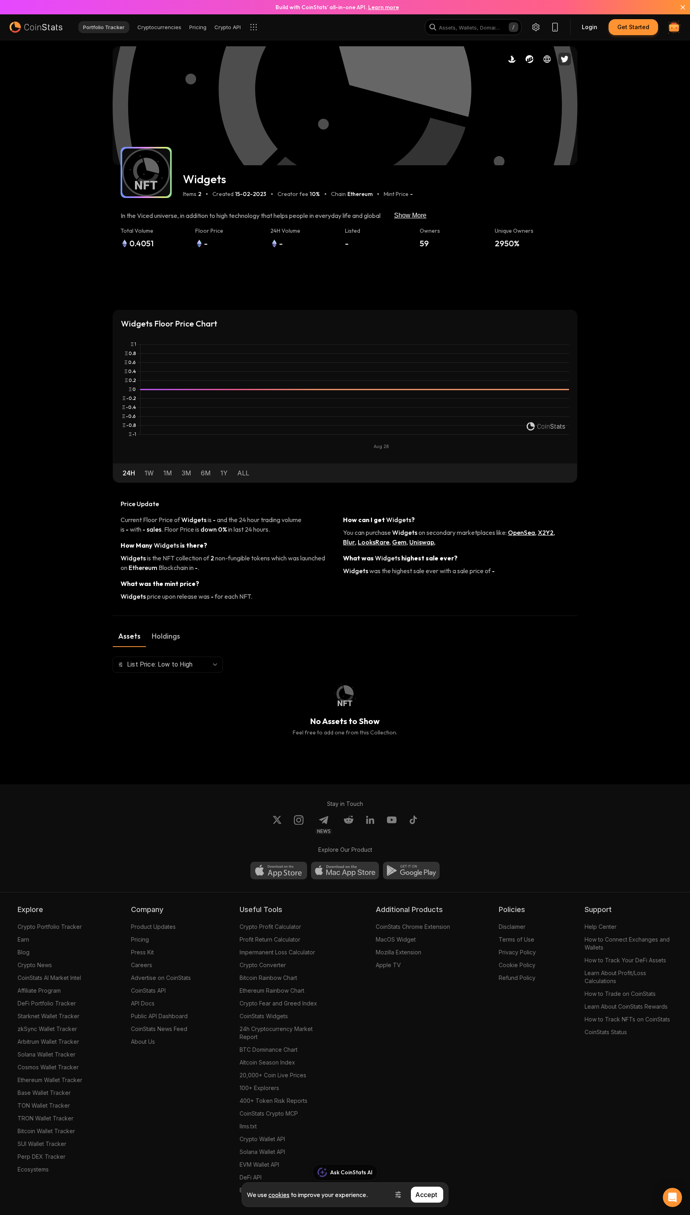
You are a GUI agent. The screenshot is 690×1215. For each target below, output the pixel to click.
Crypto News (35, 965)
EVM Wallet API (259, 1164)
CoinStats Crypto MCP (269, 1113)
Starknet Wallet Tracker (48, 1016)
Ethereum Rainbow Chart (272, 990)
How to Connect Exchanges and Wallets (627, 943)
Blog (24, 952)
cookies (278, 1195)
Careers (141, 965)
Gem (399, 542)
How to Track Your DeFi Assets (625, 960)
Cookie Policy (517, 965)
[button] (129, 473)
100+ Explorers (259, 1087)
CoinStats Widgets (264, 1016)
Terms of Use (516, 939)
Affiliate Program (39, 990)
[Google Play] (411, 870)
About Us (143, 1041)
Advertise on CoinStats (161, 977)
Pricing (140, 939)
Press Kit (142, 952)
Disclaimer (512, 926)
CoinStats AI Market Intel (49, 977)
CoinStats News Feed (159, 1028)
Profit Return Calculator (270, 939)
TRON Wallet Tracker (45, 1118)
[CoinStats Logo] (36, 27)
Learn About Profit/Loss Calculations (615, 977)
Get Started (633, 27)
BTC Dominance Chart (268, 1049)
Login (589, 27)
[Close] (678, 7)
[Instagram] (298, 824)
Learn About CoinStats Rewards (626, 1006)
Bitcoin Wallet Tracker (46, 1131)
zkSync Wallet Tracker (47, 1028)
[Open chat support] (672, 1197)
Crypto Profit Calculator (270, 926)
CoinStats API (148, 990)
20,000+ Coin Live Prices (273, 1075)
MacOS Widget (396, 939)
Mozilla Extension (398, 952)
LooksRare (373, 542)
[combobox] (168, 665)
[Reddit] (348, 824)
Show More (410, 215)
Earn (23, 939)
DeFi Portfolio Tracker (47, 1003)
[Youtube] (392, 824)
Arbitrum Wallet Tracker (48, 1041)
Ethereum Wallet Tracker (50, 1079)
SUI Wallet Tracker (42, 1143)
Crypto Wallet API (262, 1139)
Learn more (383, 7)
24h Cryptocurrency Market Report (276, 1032)
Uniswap (421, 542)
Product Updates (153, 926)
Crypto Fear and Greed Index (278, 1003)
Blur (349, 542)
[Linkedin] (370, 824)
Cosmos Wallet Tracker (48, 1067)
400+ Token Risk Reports (273, 1100)
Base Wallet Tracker (44, 1092)
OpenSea (521, 532)
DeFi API (251, 1177)
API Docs (143, 1003)
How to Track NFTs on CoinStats (627, 1019)
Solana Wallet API (262, 1151)
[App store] (278, 870)
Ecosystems (33, 1169)
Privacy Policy (517, 952)
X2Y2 (545, 532)
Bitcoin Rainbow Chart (268, 977)
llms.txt (248, 1126)
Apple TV (388, 965)
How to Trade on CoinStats (620, 993)
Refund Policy (517, 977)
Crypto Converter (263, 965)
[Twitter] (277, 824)
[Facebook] (413, 824)
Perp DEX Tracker (41, 1156)
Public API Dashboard (159, 1016)
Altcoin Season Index (267, 1062)
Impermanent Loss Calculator (277, 952)
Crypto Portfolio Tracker (50, 926)
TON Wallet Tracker (44, 1105)
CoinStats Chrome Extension (413, 926)
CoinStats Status (606, 1032)
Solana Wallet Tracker (46, 1054)
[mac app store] (345, 870)
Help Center (601, 926)
